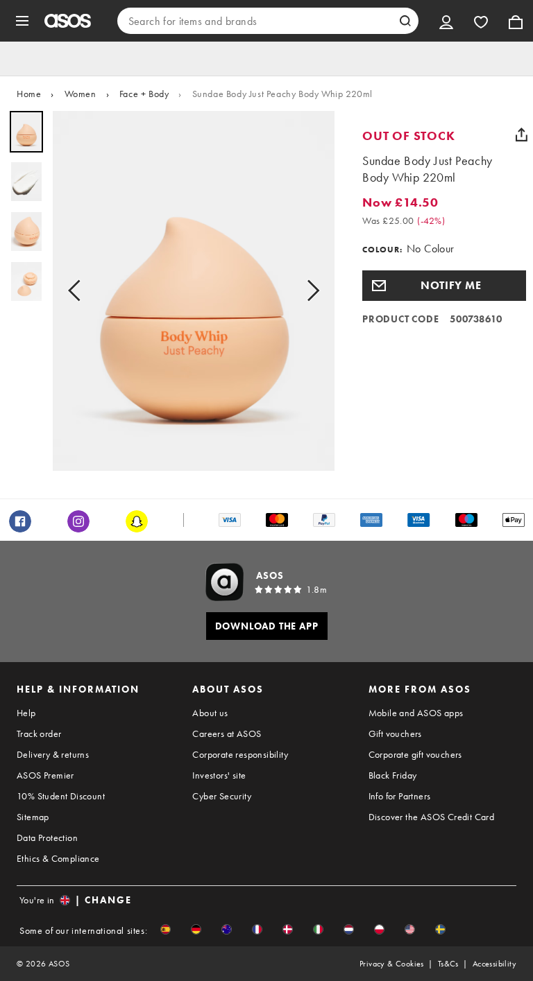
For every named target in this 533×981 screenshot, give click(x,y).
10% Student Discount (61, 796)
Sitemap (33, 816)
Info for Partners (400, 796)
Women (80, 93)
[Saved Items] (481, 21)
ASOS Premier (45, 775)
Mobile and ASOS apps (416, 712)
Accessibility (494, 964)
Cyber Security (221, 796)
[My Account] (446, 21)
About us (210, 712)
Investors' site (219, 775)
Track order (39, 733)
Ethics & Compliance (58, 858)
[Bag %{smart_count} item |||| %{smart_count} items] (515, 21)
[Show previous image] (78, 290)
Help (26, 712)
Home (29, 93)
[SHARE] (521, 134)
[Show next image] (309, 290)
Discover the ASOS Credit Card (432, 816)
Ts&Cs (448, 964)
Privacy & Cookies (391, 964)
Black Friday (393, 775)
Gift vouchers (395, 733)
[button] (444, 285)
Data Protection (47, 837)
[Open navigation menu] (22, 21)
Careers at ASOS (226, 733)
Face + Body (144, 93)
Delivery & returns (53, 754)
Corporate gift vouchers (415, 754)
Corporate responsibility (240, 754)
